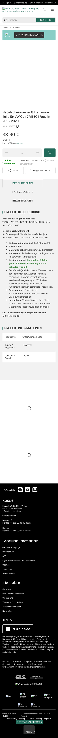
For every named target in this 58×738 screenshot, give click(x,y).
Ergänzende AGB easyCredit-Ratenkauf (19, 560)
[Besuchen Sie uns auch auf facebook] (20, 489)
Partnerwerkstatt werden (13, 593)
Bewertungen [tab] (22, 200)
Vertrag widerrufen (29, 722)
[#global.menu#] (52, 10)
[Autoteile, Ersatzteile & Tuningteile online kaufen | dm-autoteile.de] (21, 9)
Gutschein (6, 589)
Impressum (7, 569)
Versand (20, 143)
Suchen (45, 20)
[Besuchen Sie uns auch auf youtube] (27, 489)
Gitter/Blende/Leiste (32, 336)
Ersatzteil (27, 344)
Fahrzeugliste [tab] (22, 191)
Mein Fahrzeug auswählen (29, 35)
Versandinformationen (11, 606)
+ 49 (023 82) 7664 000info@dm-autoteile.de (12, 509)
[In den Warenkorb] (50, 152)
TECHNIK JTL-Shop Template (38, 718)
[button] (53, 482)
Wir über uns (7, 598)
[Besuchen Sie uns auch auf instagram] (34, 489)
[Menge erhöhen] (38, 153)
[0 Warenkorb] (44, 10)
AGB (4, 556)
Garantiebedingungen (11, 547)
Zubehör (16, 28)
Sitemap (6, 564)
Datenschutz (8, 551)
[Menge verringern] (6, 153)
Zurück (5, 28)
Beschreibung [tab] (22, 183)
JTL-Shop (21, 718)
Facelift (26, 355)
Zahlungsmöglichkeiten (12, 602)
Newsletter (7, 611)
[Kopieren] (17, 126)
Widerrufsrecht (8, 573)
